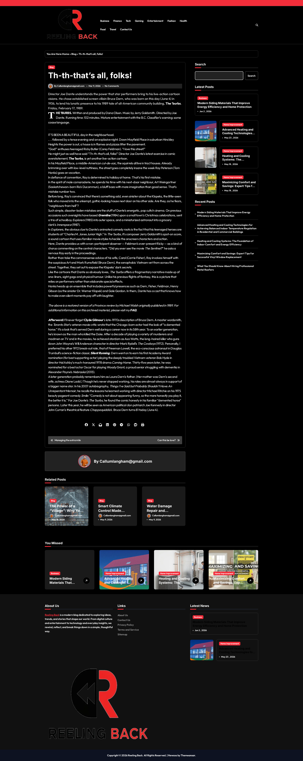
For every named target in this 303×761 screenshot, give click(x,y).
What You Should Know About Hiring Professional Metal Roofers (225, 267)
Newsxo (172, 755)
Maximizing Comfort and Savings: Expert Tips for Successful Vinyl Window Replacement (225, 255)
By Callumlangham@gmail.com (69, 86)
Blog (73, 54)
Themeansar (188, 755)
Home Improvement (233, 124)
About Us (123, 615)
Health (183, 20)
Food (103, 29)
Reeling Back (52, 614)
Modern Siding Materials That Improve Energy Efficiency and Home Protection (223, 214)
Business (104, 20)
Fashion (171, 20)
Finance (117, 20)
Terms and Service (128, 629)
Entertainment (155, 20)
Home (65, 54)
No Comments (112, 86)
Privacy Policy (126, 624)
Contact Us (126, 29)
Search (200, 64)
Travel (113, 29)
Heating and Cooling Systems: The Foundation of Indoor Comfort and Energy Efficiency (225, 242)
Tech (128, 20)
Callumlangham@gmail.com (126, 461)
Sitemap (122, 634)
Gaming (139, 20)
